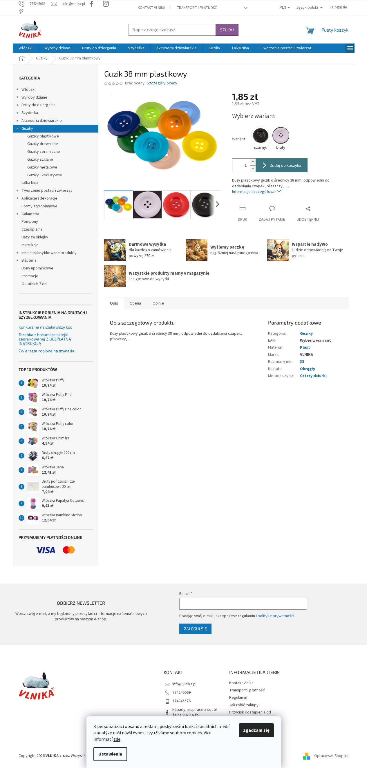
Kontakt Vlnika (151, 7)
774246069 (181, 692)
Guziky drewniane (42, 144)
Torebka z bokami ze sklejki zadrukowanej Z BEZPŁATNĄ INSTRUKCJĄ (45, 339)
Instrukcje (30, 245)
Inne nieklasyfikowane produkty (49, 253)
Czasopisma (32, 229)
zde (116, 739)
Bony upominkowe (37, 268)
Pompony (29, 221)
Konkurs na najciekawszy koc (45, 327)
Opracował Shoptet (331, 756)
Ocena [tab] (135, 303)
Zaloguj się (195, 628)
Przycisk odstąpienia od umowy (250, 715)
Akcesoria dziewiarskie (41, 121)
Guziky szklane (40, 159)
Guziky (27, 128)
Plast (305, 347)
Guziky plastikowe (43, 136)
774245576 (181, 701)
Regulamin (238, 697)
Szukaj (227, 29)
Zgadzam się (256, 730)
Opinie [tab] (158, 303)
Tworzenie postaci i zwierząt (46, 190)
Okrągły (307, 369)
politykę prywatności (276, 616)
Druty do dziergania (38, 105)
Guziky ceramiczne (43, 152)
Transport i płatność (197, 7)
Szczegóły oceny (162, 83)
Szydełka (29, 113)
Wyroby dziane (34, 97)
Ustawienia (110, 754)
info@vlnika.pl (184, 684)
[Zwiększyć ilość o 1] (253, 162)
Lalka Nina (29, 183)
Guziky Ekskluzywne (44, 175)
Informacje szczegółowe (254, 192)
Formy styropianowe (39, 206)
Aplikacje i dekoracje (39, 198)
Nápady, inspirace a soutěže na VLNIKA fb (194, 712)
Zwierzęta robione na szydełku (47, 351)
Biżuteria (29, 260)
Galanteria (30, 214)
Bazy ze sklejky (34, 237)
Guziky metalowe (42, 167)
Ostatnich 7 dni (34, 284)
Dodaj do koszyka (285, 165)
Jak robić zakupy (243, 705)
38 (302, 362)
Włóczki (28, 90)
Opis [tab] (114, 303)
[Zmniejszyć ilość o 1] (253, 168)
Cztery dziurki (313, 376)
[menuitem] (25, 48)
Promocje (29, 276)
